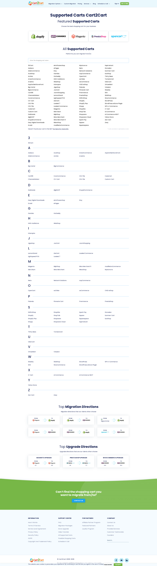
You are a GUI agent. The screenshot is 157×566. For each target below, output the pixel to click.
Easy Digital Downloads (36, 122)
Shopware (82, 114)
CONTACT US (78, 501)
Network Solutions (85, 71)
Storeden (108, 68)
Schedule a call (63, 541)
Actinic (30, 76)
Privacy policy (33, 532)
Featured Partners (88, 526)
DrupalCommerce (34, 120)
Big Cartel (31, 87)
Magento (57, 109)
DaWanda (31, 114)
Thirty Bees (109, 76)
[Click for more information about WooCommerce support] (58, 36)
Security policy (33, 535)
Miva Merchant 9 (60, 120)
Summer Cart (110, 71)
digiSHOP (31, 117)
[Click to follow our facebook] (116, 560)
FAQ (59, 522)
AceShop (31, 74)
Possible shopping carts (67, 538)
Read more (108, 565)
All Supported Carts (65, 535)
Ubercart (108, 82)
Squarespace (84, 125)
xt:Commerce (110, 112)
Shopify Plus (83, 103)
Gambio (56, 74)
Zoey (106, 122)
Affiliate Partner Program (91, 522)
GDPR (30, 538)
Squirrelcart (109, 65)
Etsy (55, 71)
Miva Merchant (59, 117)
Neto (81, 68)
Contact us (111, 522)
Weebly (107, 90)
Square (81, 122)
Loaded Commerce (61, 106)
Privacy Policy (85, 563)
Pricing (80, 4)
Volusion (108, 87)
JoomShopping (59, 93)
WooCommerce (110, 98)
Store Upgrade (63, 529)
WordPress (109, 101)
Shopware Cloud (85, 117)
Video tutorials (63, 532)
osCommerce (84, 82)
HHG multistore (59, 79)
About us (110, 526)
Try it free (124, 4)
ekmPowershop (59, 65)
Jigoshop (57, 87)
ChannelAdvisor (33, 95)
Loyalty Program (88, 529)
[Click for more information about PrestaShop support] (98, 36)
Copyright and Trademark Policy (39, 541)
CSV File (31, 103)
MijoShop (57, 114)
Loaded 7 (57, 103)
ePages (56, 68)
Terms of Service (34, 526)
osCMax (82, 79)
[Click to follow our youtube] (121, 560)
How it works (32, 522)
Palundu (82, 87)
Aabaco (31, 68)
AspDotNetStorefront (36, 84)
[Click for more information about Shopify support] (38, 36)
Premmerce (83, 93)
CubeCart (31, 109)
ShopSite (82, 109)
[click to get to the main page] (36, 560)
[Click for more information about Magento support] (78, 36)
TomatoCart (109, 79)
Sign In (117, 4)
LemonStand (58, 95)
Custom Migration (70, 4)
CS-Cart (31, 101)
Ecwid (30, 125)
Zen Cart (108, 120)
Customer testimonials (115, 532)
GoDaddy (57, 76)
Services (86, 4)
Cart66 (30, 93)
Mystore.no (83, 65)
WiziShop (108, 95)
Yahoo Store (109, 117)
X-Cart (107, 109)
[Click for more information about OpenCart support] (118, 36)
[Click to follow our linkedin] (127, 560)
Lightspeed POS (59, 98)
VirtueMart (109, 84)
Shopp (81, 106)
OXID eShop (83, 84)
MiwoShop (57, 122)
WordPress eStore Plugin (113, 103)
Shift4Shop (83, 98)
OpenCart (82, 76)
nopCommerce (84, 74)
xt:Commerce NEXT (112, 114)
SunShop (108, 74)
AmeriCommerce (34, 79)
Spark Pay (82, 120)
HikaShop (57, 82)
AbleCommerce (34, 71)
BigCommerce (33, 90)
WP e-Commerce (111, 106)
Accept (118, 565)
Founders (110, 535)
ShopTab (82, 112)
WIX (106, 93)
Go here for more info (60, 129)
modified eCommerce (61, 125)
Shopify (81, 101)
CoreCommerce (34, 98)
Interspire (57, 84)
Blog (94, 4)
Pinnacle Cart (84, 90)
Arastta (31, 82)
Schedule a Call (103, 4)
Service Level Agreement (37, 529)
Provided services (113, 529)
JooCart (57, 90)
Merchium (57, 112)
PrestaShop (83, 95)
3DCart (30, 65)
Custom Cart (32, 112)
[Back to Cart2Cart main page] (36, 5)
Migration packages (65, 526)
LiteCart (56, 101)
